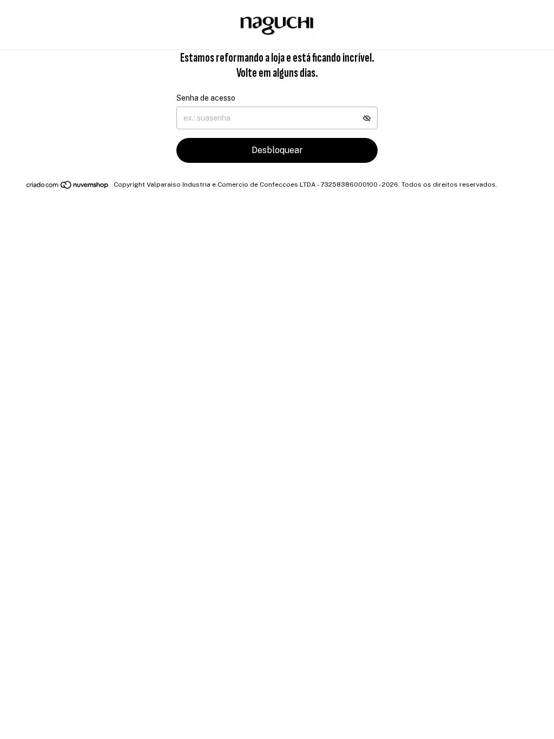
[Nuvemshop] (68, 187)
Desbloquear (277, 150)
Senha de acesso (205, 98)
